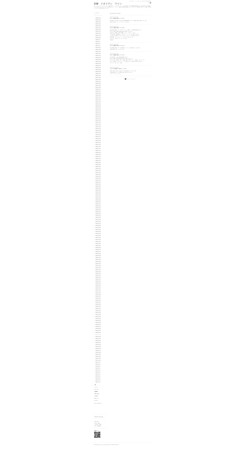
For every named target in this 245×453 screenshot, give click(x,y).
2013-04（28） (98, 328)
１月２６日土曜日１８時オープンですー (118, 68)
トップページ (96, 13)
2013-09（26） (98, 318)
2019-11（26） (98, 172)
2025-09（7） (98, 39)
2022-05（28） (98, 112)
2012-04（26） (98, 352)
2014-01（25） (98, 310)
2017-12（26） (98, 217)
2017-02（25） (98, 237)
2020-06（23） (98, 158)
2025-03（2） (98, 45)
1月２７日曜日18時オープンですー (117, 54)
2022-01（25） (98, 120)
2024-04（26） (98, 67)
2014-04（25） (98, 304)
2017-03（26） (98, 235)
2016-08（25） (98, 249)
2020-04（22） (98, 162)
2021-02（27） (98, 142)
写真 (95, 384)
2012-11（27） (98, 338)
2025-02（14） (98, 47)
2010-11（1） (98, 381)
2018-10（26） (98, 197)
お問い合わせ (96, 393)
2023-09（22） (98, 81)
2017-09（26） (98, 223)
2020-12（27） (98, 146)
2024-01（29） (98, 73)
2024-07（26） (98, 61)
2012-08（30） (98, 344)
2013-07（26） (98, 322)
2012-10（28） (98, 340)
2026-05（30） (98, 23)
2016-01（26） (98, 263)
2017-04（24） (98, 233)
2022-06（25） (98, 110)
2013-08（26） (98, 320)
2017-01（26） (98, 239)
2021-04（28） (98, 138)
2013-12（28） (98, 312)
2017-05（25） (98, 231)
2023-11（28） (98, 77)
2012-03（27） (98, 354)
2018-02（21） (98, 213)
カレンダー (96, 389)
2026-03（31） (98, 27)
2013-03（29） (98, 330)
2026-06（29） (98, 21)
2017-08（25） (98, 225)
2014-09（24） (98, 294)
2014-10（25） (98, 292)
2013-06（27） (98, 324)
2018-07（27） (98, 203)
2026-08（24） (98, 17)
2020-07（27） (98, 156)
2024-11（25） (98, 53)
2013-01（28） (98, 334)
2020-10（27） (98, 150)
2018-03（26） (98, 211)
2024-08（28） (98, 59)
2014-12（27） (98, 288)
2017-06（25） (98, 229)
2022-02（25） (98, 118)
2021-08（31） (98, 130)
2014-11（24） (98, 290)
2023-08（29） (98, 83)
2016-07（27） (98, 251)
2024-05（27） (98, 65)
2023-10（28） (98, 79)
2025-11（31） (98, 35)
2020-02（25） (98, 166)
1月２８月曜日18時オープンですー (117, 45)
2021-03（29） (98, 140)
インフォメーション (98, 15)
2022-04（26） (98, 114)
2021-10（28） (98, 126)
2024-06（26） (98, 63)
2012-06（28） (98, 348)
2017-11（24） (98, 219)
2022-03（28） (98, 116)
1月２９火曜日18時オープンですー (117, 27)
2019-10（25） (98, 174)
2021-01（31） (98, 144)
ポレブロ (96, 400)
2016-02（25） (98, 261)
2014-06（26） (98, 300)
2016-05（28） (98, 255)
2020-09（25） (98, 152)
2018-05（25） (98, 207)
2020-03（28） (98, 164)
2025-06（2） (98, 41)
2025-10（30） (98, 37)
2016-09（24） (98, 247)
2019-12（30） (98, 170)
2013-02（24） (98, 332)
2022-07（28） (98, 108)
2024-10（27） (98, 55)
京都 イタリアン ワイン (108, 3)
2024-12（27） (98, 51)
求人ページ (96, 398)
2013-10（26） (98, 316)
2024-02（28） (98, 71)
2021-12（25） (98, 122)
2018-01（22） (98, 215)
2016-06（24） (98, 253)
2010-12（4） (98, 379)
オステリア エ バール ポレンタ (103, 444)
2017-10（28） (98, 221)
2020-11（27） (98, 148)
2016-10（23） (98, 245)
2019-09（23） (98, 176)
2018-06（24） (98, 205)
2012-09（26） (98, 342)
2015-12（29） (98, 265)
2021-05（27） (98, 136)
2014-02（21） (98, 308)
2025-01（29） (98, 49)
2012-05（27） (98, 350)
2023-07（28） (98, 85)
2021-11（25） (98, 124)
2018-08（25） (98, 201)
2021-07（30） (98, 132)
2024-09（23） (98, 57)
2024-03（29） (98, 69)
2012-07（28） (98, 346)
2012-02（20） (98, 356)
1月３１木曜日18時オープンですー (117, 18)
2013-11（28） (98, 314)
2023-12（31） (98, 75)
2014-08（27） (98, 296)
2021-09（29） (98, 128)
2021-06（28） (98, 134)
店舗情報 (96, 391)
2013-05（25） (98, 326)
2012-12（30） (98, 336)
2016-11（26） (98, 243)
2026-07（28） (98, 19)
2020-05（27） (98, 160)
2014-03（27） (98, 306)
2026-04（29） (98, 25)
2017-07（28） (98, 227)
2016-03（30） (98, 259)
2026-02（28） (98, 29)
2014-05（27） (98, 302)
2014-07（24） (98, 298)
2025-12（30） (98, 33)
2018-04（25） (98, 209)
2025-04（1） (98, 43)
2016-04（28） (98, 257)
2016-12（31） (98, 241)
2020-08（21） (98, 154)
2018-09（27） (98, 199)
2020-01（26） (98, 168)
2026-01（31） (98, 31)
